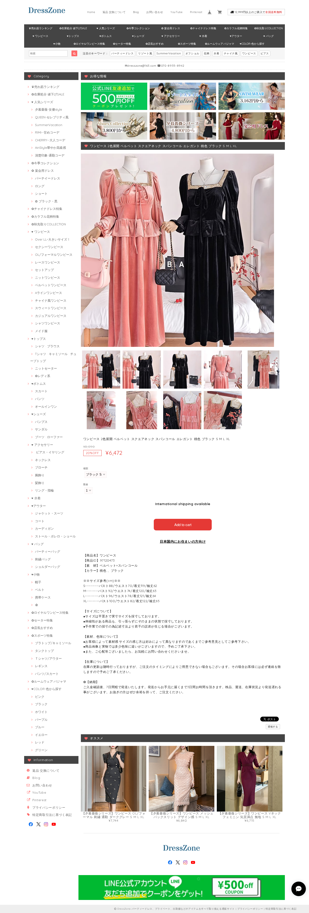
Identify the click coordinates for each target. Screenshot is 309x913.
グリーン (41, 750)
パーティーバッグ (47, 551)
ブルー (39, 727)
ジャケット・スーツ (49, 513)
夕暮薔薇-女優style (48, 109)
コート (39, 521)
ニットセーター (46, 368)
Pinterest (196, 12)
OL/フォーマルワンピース (53, 255)
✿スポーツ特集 (187, 43)
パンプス (41, 422)
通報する (273, 726)
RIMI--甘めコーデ (47, 132)
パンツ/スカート (47, 674)
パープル (41, 719)
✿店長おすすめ (155, 43)
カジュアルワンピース (50, 316)
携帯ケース (43, 597)
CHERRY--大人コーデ (50, 140)
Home (91, 12)
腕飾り (39, 475)
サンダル (41, 429)
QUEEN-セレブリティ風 (52, 117)
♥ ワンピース (40, 36)
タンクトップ (44, 651)
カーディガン (44, 528)
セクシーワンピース (49, 247)
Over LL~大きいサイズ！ (52, 239)
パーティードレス (122, 53)
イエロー (41, 735)
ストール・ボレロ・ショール (55, 536)
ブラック (41, 704)
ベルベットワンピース (50, 285)
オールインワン (46, 406)
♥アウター (236, 36)
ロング (39, 186)
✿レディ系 (42, 376)
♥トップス (73, 36)
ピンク (39, 697)
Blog (136, 12)
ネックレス (43, 460)
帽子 (38, 582)
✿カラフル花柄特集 (236, 28)
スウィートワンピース (50, 308)
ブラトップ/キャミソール (53, 643)
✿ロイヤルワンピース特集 (89, 43)
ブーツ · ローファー (49, 437)
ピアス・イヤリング (49, 452)
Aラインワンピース (48, 293)
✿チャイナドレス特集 (203, 28)
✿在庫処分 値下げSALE (73, 28)
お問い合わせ (154, 12)
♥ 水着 (203, 36)
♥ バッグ (268, 36)
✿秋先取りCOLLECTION (268, 28)
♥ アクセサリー (171, 36)
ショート (41, 193)
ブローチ (41, 467)
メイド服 (41, 331)
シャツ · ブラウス (47, 346)
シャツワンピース (47, 323)
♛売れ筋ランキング (40, 28)
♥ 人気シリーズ (106, 28)
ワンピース (249, 53)
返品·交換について (114, 12)
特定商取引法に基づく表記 (52, 815)
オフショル (192, 53)
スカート (41, 391)
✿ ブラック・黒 (46, 201)
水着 (216, 53)
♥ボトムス (105, 36)
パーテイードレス (47, 178)
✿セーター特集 (122, 43)
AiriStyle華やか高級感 (50, 148)
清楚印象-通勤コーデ (49, 155)
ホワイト (41, 712)
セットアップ (44, 270)
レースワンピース (47, 262)
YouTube (176, 12)
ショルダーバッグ (47, 567)
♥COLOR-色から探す (252, 43)
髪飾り (39, 483)
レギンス (41, 666)
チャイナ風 (231, 53)
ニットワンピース (47, 277)
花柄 (206, 53)
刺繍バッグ (43, 559)
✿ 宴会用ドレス (170, 28)
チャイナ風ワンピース (50, 300)
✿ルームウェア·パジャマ (219, 43)
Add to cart (182, 524)
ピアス (264, 53)
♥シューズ (138, 36)
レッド (39, 742)
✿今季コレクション (138, 28)
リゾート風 (145, 53)
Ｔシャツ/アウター (48, 658)
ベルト (39, 590)
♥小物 (56, 43)
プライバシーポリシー (48, 807)
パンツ (39, 399)
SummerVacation (168, 53)
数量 (85, 484)
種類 (85, 468)
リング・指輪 (44, 490)
